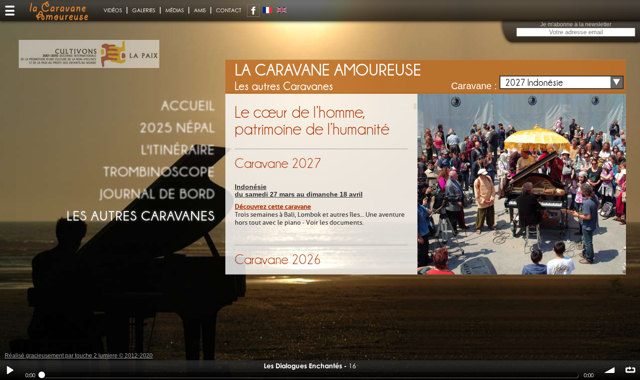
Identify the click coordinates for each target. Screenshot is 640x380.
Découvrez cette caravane (273, 207)
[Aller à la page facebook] (253, 10)
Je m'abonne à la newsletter (575, 24)
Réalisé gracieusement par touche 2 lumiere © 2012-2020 (79, 355)
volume (610, 370)
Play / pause (10, 370)
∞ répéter (630, 370)
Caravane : (474, 86)
